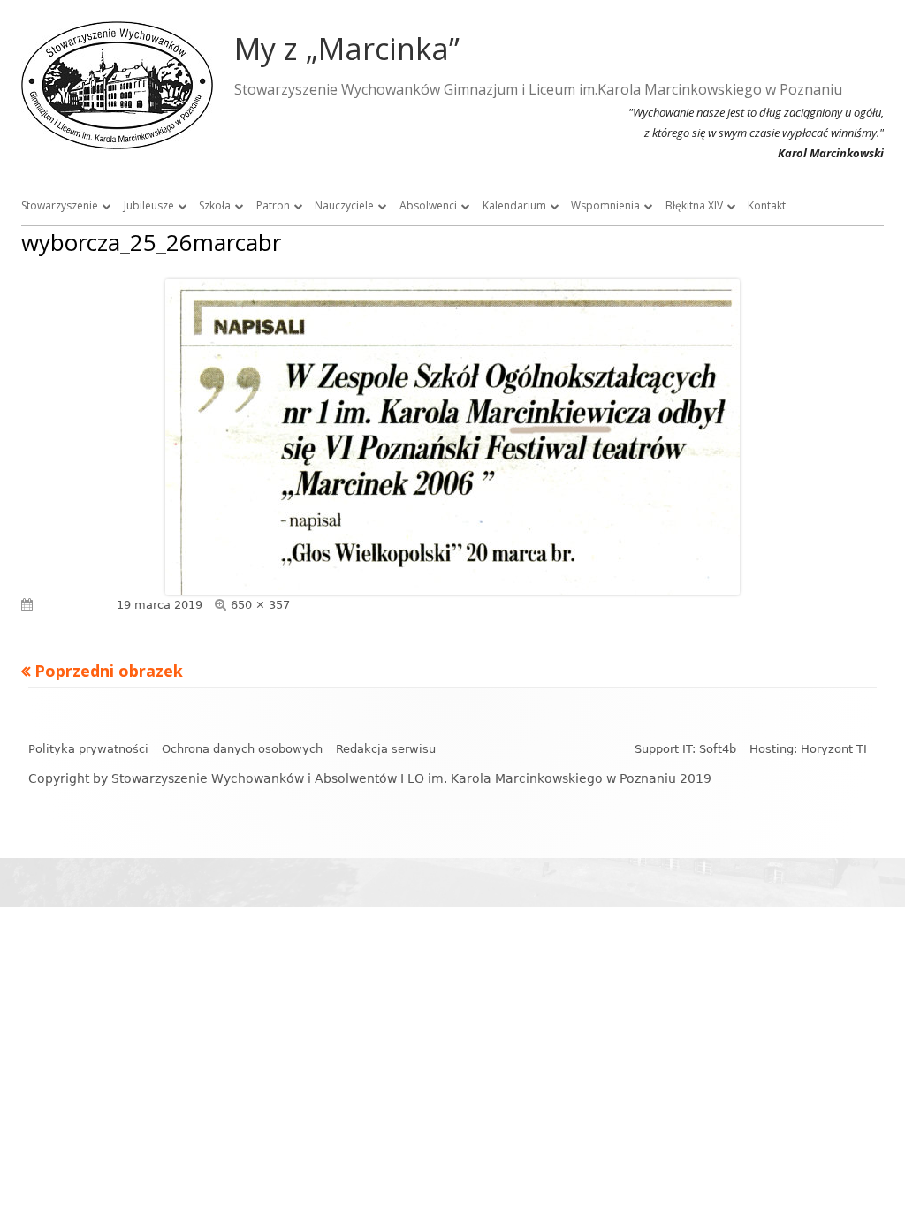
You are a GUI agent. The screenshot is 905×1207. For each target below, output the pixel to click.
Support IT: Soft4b (685, 748)
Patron (273, 205)
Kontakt (767, 205)
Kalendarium (514, 205)
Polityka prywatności (88, 748)
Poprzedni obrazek (108, 670)
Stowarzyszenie (59, 205)
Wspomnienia (605, 205)
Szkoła (215, 205)
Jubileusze (149, 205)
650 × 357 (260, 604)
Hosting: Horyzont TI (808, 748)
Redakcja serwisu (386, 748)
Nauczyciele (344, 205)
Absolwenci (428, 205)
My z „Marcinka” (347, 48)
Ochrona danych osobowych (242, 748)
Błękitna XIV (694, 205)
